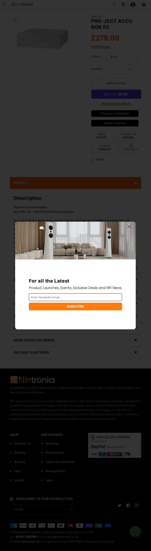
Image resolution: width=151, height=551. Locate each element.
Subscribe (75, 306)
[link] (75, 240)
